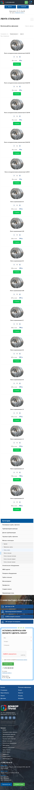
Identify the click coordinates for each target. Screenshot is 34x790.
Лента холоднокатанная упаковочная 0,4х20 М (17, 53)
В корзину (17, 64)
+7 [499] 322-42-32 (6, 762)
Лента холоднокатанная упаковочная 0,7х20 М (17, 112)
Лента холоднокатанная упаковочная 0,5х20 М (17, 83)
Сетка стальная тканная (9, 562)
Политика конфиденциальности (8, 722)
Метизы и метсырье (8, 540)
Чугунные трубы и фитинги (10, 536)
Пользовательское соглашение (8, 721)
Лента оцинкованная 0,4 (17, 201)
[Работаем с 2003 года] (2, 2)
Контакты (20, 698)
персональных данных (22, 659)
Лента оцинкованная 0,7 (17, 320)
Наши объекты (5, 692)
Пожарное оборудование (9, 573)
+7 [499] (9, 2)
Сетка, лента (7, 550)
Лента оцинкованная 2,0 (17, 498)
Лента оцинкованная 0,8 (17, 350)
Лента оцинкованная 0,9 (17, 379)
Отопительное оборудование (10, 565)
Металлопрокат (6, 581)
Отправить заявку (26, 2)
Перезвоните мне (6, 784)
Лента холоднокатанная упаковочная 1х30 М (17, 172)
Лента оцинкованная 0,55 (17, 290)
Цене (21, 34)
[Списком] (14, 36)
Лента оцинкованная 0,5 (17, 261)
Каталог (10, 6)
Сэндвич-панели (7, 589)
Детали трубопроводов (9, 532)
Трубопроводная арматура (10, 528)
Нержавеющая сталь (8, 593)
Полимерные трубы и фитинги (11, 524)
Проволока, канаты (8, 547)
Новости (20, 692)
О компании (23, 6)
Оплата (3, 695)
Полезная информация (24, 687)
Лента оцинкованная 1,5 (17, 468)
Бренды (4, 730)
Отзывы (20, 695)
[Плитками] (12, 36)
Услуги (20, 690)
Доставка (3, 698)
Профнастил (5, 585)
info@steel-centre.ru (19, 12)
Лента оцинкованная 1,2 (17, 439)
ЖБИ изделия (6, 569)
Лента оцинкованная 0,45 (17, 231)
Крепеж (5, 544)
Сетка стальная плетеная (10, 556)
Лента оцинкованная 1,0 (17, 409)
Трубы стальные (7, 577)
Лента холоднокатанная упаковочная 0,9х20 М (17, 142)
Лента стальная (7, 553)
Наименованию (13, 34)
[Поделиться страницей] (32, 19)
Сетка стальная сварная (9, 559)
